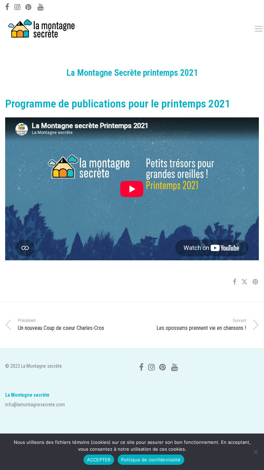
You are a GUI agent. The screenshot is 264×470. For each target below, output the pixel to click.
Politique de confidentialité (151, 459)
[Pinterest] (28, 6)
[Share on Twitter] (244, 282)
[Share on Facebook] (234, 282)
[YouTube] (40, 6)
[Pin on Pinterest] (256, 282)
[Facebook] (7, 6)
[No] (255, 451)
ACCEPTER (99, 459)
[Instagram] (17, 6)
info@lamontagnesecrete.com (35, 404)
